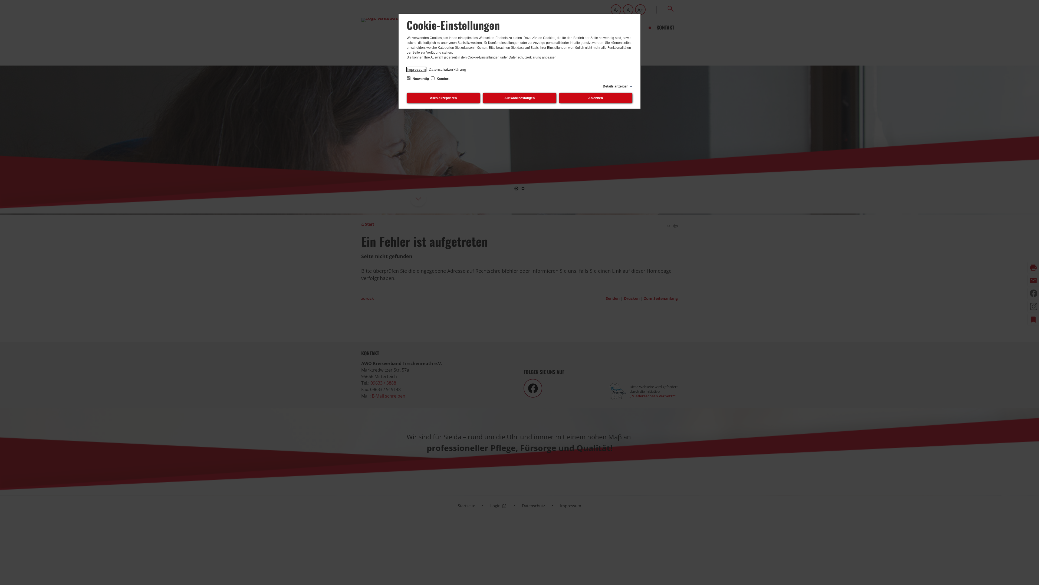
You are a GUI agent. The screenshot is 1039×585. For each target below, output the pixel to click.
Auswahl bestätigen (519, 98)
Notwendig (421, 79)
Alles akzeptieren (443, 98)
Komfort (442, 79)
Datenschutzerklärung (447, 69)
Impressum (416, 69)
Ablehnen (595, 98)
